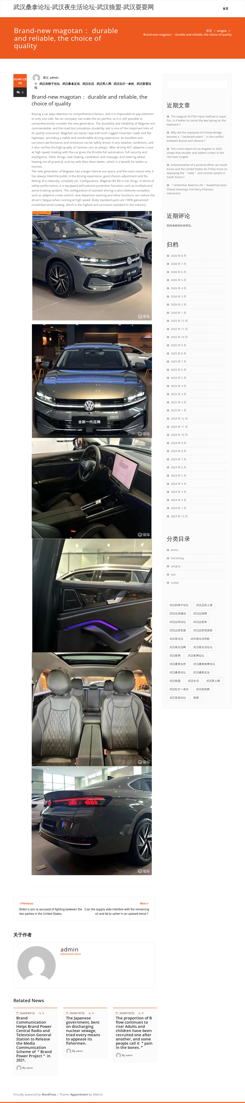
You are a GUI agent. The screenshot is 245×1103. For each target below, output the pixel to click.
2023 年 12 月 (179, 516)
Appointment (78, 1094)
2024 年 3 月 (178, 492)
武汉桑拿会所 (178, 664)
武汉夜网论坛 (196, 655)
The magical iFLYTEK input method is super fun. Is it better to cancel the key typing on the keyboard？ (196, 120)
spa (173, 574)
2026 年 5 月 (178, 280)
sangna (222, 31)
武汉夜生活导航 (200, 638)
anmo (174, 550)
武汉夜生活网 (178, 647)
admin (54, 77)
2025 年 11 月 (179, 329)
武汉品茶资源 (178, 630)
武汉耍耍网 (203, 689)
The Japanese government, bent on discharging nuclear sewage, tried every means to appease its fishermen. (83, 1030)
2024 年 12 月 (179, 418)
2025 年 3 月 (178, 394)
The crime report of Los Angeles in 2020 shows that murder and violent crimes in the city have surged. (195, 153)
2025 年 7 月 (178, 361)
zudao (175, 582)
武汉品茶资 (200, 622)
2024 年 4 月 (178, 484)
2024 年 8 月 (178, 451)
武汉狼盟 (175, 681)
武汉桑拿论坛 (178, 672)
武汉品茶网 (200, 613)
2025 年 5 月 (178, 378)
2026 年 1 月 (178, 312)
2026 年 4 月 (178, 288)
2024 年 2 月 (178, 500)
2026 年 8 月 (178, 255)
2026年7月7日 (77, 1013)
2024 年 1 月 (178, 508)
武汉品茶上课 (204, 605)
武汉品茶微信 (178, 613)
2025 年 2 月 (178, 402)
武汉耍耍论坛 (178, 697)
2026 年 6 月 (178, 272)
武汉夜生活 (176, 638)
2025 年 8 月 (178, 353)
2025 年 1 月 (178, 410)
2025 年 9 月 (178, 345)
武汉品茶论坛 (178, 622)
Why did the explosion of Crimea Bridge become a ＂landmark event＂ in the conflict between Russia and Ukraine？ (195, 137)
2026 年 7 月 (178, 264)
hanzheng (177, 558)
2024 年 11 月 (179, 426)
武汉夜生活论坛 (202, 647)
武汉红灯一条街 (124, 84)
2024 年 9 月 (178, 443)
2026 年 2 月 (178, 304)
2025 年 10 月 (179, 337)
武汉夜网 (175, 655)
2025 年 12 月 (179, 321)
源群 (196, 697)
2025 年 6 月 (178, 369)
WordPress (49, 1094)
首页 (225, 8)
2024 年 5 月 (178, 475)
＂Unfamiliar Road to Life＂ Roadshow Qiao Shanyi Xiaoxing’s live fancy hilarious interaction (196, 189)
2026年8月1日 (27, 1013)
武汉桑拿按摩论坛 (204, 664)
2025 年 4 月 (178, 386)
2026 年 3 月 (178, 296)
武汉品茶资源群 (202, 630)
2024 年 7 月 (178, 459)
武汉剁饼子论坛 (49, 84)
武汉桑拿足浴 (71, 84)
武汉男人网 (104, 84)
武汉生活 (88, 84)
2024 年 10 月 (179, 435)
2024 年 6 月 (178, 467)
